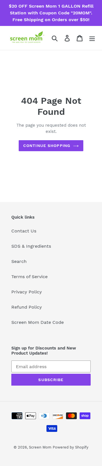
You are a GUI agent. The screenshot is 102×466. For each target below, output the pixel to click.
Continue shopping (46, 145)
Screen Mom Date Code (37, 322)
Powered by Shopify (70, 447)
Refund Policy (26, 307)
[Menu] (92, 38)
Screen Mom (40, 447)
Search (19, 261)
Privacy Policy (26, 291)
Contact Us (23, 231)
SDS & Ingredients (31, 246)
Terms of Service (29, 276)
